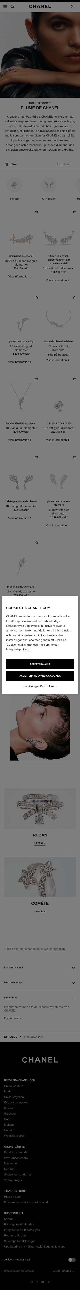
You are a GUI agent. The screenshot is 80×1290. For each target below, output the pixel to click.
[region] (40, 645)
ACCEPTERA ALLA (40, 664)
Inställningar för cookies (39, 686)
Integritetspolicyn (17, 649)
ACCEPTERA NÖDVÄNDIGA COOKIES (40, 676)
